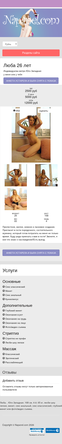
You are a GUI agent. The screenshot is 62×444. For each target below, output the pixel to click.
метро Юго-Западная (30, 70)
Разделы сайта (31, 53)
